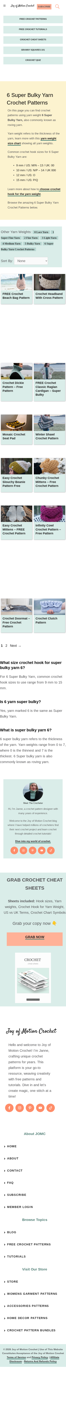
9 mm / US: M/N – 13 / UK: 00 (35, 165)
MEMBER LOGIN (20, 1207)
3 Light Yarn (49, 237)
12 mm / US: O (25, 175)
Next (15, 645)
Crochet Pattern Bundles (31, 1330)
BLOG (11, 1232)
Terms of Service (16, 1357)
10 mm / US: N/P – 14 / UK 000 (36, 170)
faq (10, 1182)
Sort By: (7, 261)
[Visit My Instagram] (23, 850)
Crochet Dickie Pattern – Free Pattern (13, 386)
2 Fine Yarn (31, 237)
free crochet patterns (29, 1244)
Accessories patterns (28, 1306)
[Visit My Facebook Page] (14, 850)
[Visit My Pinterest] (32, 850)
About (13, 1158)
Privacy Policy (40, 1357)
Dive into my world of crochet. (33, 841)
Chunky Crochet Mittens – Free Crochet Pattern (47, 482)
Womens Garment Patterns (32, 1293)
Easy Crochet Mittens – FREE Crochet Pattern (14, 529)
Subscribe (16, 1194)
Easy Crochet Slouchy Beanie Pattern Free (14, 482)
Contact (15, 1170)
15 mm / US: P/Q (27, 180)
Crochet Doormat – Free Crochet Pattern (16, 622)
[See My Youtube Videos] (42, 850)
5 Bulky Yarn (32, 243)
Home (12, 1146)
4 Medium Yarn (11, 243)
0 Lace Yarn (41, 232)
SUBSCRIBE (44, 6)
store (12, 1281)
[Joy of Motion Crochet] (23, 5)
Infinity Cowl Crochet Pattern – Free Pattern (48, 529)
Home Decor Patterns (27, 1318)
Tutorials (16, 1256)
